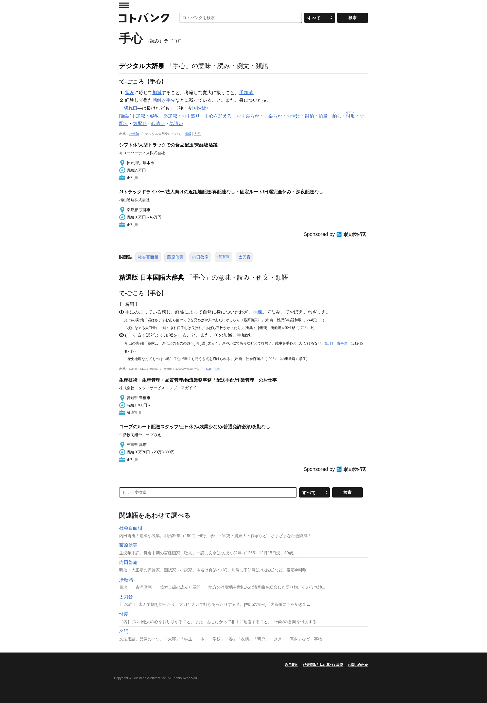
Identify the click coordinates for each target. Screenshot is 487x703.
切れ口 (130, 108)
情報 (188, 134)
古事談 (342, 343)
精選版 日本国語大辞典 (151, 277)
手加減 (246, 92)
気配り (140, 123)
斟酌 (309, 115)
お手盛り (191, 115)
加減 (157, 92)
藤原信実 (175, 257)
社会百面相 (148, 257)
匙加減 (170, 115)
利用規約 (291, 665)
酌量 (323, 115)
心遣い (158, 123)
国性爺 (199, 108)
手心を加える (218, 115)
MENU (124, 5)
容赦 (154, 115)
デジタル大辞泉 (142, 65)
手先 (170, 100)
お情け (293, 115)
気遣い (176, 123)
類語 (125, 115)
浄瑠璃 (223, 257)
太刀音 (244, 257)
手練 (257, 312)
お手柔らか (247, 115)
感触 (157, 100)
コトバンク (144, 18)
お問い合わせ (358, 665)
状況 (129, 92)
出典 (329, 343)
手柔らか (273, 115)
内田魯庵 (200, 257)
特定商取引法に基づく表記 (323, 665)
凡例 (197, 134)
